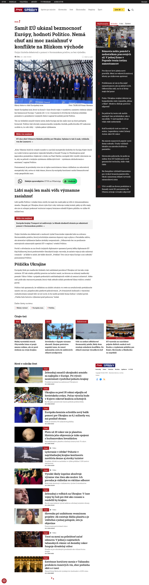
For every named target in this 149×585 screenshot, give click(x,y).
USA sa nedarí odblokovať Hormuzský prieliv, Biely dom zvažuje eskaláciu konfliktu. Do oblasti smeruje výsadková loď (90, 345)
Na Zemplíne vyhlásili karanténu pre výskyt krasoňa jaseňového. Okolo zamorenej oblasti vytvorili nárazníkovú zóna (116, 175)
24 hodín (114, 23)
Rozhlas (12, 2)
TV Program (46, 2)
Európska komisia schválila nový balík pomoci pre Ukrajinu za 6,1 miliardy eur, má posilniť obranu (67, 415)
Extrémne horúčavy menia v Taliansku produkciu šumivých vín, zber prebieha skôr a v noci (67, 565)
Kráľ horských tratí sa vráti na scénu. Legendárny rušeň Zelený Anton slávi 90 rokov (116, 131)
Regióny (91, 9)
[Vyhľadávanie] (132, 9)
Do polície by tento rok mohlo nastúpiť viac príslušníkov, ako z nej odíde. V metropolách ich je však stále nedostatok (116, 117)
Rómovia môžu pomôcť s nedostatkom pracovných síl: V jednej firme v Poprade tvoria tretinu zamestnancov (116, 57)
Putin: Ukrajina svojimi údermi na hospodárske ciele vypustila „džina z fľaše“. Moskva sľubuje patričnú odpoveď (117, 102)
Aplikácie (124, 369)
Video (54, 448)
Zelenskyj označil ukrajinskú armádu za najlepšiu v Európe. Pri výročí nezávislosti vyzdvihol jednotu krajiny (66, 375)
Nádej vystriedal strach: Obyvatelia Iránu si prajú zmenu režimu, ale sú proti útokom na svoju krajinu (26, 345)
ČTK (18, 57)
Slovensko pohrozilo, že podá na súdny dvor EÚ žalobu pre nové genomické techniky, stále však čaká (116, 160)
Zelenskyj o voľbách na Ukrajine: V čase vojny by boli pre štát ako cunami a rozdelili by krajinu (67, 497)
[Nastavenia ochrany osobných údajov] (4, 580)
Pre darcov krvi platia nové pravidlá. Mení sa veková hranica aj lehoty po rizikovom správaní (117, 73)
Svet (71, 9)
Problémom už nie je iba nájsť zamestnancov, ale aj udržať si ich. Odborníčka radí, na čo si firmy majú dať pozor (116, 87)
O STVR (130, 369)
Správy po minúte (48, 9)
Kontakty (98, 369)
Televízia (24, 2)
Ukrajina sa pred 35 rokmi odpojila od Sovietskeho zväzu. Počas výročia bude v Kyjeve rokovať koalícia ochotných (67, 395)
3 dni (121, 23)
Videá (104, 369)
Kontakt (144, 2)
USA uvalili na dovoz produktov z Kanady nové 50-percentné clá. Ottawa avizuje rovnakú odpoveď (116, 189)
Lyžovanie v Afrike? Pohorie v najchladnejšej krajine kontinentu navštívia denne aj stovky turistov (64, 455)
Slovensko (62, 9)
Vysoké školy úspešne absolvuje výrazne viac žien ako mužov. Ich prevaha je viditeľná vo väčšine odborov (67, 477)
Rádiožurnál (81, 321)
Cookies (97, 375)
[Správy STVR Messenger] (101, 380)
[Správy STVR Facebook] (97, 380)
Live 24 (117, 9)
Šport (100, 9)
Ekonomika (81, 9)
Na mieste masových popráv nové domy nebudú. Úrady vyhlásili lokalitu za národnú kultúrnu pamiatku (116, 145)
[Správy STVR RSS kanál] (104, 380)
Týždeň (128, 23)
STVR (4, 2)
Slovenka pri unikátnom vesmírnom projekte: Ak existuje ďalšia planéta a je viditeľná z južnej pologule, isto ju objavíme (67, 518)
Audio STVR (58, 2)
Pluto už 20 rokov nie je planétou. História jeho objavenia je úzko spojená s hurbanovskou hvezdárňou (67, 435)
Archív (34, 2)
